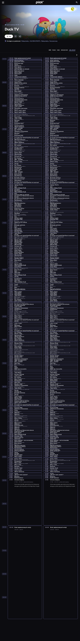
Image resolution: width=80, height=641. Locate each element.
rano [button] (58, 50)
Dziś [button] (50, 50)
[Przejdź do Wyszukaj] (76, 2)
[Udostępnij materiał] (20, 36)
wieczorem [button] (64, 50)
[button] (77, 55)
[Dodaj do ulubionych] (15, 36)
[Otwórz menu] (3, 2)
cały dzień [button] (72, 50)
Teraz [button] (54, 50)
